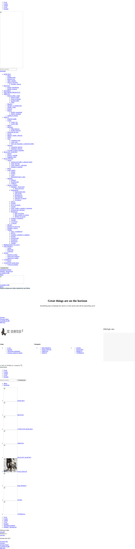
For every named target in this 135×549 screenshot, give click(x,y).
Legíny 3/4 (14, 122)
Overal (9, 134)
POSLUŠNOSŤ (8, 158)
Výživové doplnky (12, 264)
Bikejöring (10, 250)
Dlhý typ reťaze (19, 213)
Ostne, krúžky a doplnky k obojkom (21, 208)
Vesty (9, 139)
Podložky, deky (11, 157)
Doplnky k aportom (16, 167)
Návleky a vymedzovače (14, 105)
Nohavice (10, 127)
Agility (9, 248)
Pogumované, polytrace (18, 210)
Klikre (9, 168)
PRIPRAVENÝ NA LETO (12, 245)
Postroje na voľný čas (13, 226)
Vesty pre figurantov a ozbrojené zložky (22, 144)
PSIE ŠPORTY (8, 246)
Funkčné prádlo (11, 119)
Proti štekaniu (19, 197)
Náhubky (10, 178)
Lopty (13, 175)
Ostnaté (13, 206)
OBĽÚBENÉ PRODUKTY (12, 92)
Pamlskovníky (11, 77)
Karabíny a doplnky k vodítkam (20, 235)
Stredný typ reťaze (20, 216)
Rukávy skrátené (16, 114)
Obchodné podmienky (13, 351)
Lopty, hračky (11, 170)
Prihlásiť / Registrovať (10, 527)
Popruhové (14, 240)
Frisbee (13, 172)
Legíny (9, 120)
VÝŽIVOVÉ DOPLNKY (11, 263)
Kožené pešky (15, 100)
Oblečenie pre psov (13, 132)
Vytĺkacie (13, 183)
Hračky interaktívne (13, 87)
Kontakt (9, 349)
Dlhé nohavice (15, 129)
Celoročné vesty (15, 140)
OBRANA (7, 94)
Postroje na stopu (12, 255)
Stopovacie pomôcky (13, 256)
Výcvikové (18, 200)
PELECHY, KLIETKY (11, 152)
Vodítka (9, 230)
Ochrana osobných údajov (15, 353)
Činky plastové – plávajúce (19, 165)
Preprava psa (11, 79)
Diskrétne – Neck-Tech (18, 187)
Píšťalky (9, 225)
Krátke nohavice (16, 130)
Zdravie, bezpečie (12, 82)
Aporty (9, 160)
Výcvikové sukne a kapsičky (15, 150)
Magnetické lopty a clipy (18, 177)
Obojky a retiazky (12, 185)
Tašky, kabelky (11, 81)
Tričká (9, 137)
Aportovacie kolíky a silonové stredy (21, 162)
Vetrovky (10, 145)
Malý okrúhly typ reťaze (22, 215)
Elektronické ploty (20, 192)
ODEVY (6, 117)
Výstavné (14, 223)
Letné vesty (14, 142)
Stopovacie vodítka (12, 258)
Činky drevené (15, 163)
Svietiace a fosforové (17, 218)
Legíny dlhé (14, 124)
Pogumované (15, 182)
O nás (9, 348)
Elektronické (14, 190)
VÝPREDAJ (7, 259)
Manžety (9, 104)
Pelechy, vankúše (12, 155)
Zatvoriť (2, 532)
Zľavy (9, 261)
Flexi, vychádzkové (16, 231)
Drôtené (13, 180)
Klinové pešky (15, 97)
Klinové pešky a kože (13, 96)
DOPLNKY (7, 74)
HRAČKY (7, 86)
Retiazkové (14, 211)
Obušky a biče (11, 107)
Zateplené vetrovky (16, 149)
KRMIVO (79, 351)
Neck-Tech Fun (19, 188)
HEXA (13, 202)
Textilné (13, 220)
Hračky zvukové (12, 89)
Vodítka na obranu (12, 115)
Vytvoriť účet (4, 541)
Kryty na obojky (16, 205)
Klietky (9, 153)
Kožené (13, 203)
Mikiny (9, 125)
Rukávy (9, 110)
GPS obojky (18, 193)
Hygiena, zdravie (16, 84)
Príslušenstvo (18, 195)
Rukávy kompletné (16, 112)
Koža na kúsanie (16, 99)
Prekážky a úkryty (12, 228)
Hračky (13, 173)
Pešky (13, 102)
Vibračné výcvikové (20, 198)
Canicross (10, 251)
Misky (9, 76)
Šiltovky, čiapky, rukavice (14, 135)
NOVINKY (7, 91)
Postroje (9, 109)
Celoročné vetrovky (16, 147)
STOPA (6, 253)
